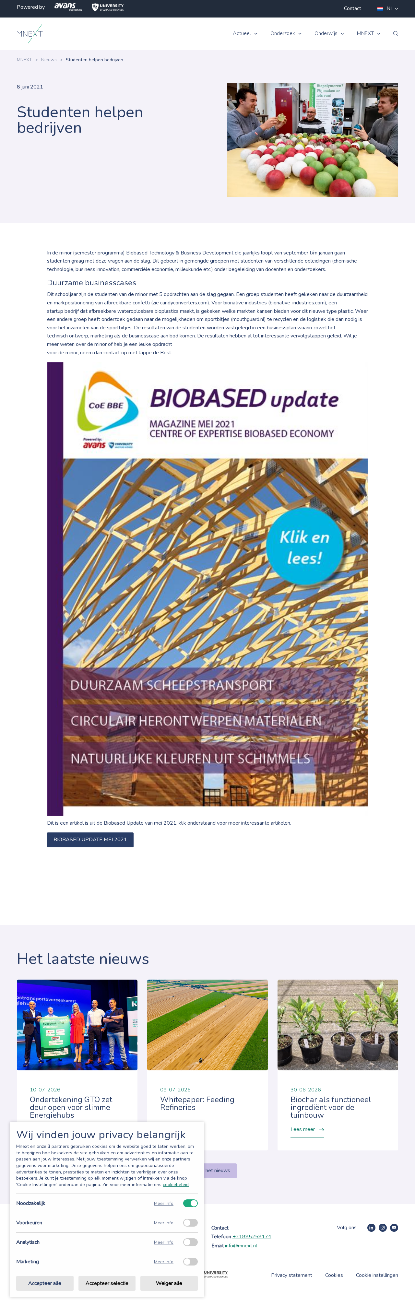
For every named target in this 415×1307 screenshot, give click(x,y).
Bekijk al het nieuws (207, 1170)
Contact (352, 8)
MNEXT (365, 33)
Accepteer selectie (107, 1283)
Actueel (242, 33)
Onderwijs (326, 33)
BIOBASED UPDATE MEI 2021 (90, 839)
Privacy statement (291, 1275)
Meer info (163, 1203)
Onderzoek (282, 33)
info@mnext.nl (241, 1245)
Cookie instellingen (377, 1275)
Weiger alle (169, 1283)
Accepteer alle (44, 1283)
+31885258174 (251, 1236)
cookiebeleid (176, 1185)
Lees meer (302, 1129)
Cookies (334, 1275)
